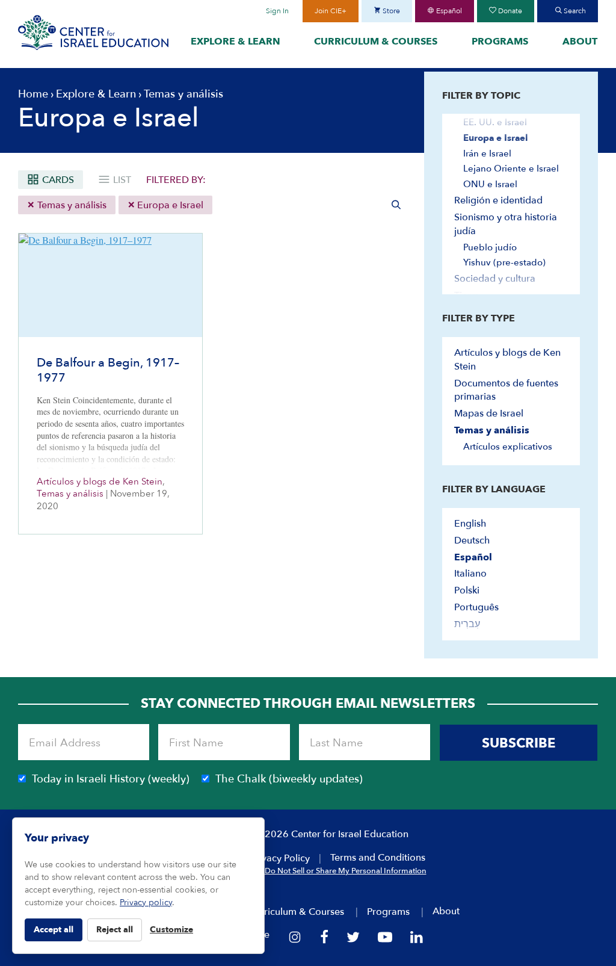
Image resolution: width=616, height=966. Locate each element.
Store (390, 11)
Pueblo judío (490, 247)
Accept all (53, 929)
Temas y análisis (70, 205)
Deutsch (472, 540)
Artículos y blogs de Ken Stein (99, 481)
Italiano (470, 573)
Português (476, 607)
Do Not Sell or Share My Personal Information (346, 870)
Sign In (277, 11)
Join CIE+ (330, 11)
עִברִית (467, 624)
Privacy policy (146, 902)
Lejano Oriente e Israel (511, 169)
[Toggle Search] (396, 205)
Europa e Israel (169, 205)
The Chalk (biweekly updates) (289, 779)
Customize (171, 929)
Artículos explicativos (507, 447)
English (470, 523)
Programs (500, 41)
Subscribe (518, 743)
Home (33, 94)
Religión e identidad (498, 200)
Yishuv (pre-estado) (504, 262)
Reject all (114, 929)
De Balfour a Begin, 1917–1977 (108, 370)
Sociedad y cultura (494, 278)
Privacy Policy (280, 858)
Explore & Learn (235, 41)
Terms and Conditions (377, 857)
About (579, 41)
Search (574, 11)
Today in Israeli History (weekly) (110, 779)
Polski (466, 590)
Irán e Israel (487, 153)
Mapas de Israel (488, 413)
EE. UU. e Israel (495, 122)
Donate (509, 11)
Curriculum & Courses (375, 41)
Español (448, 11)
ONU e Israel (490, 184)
